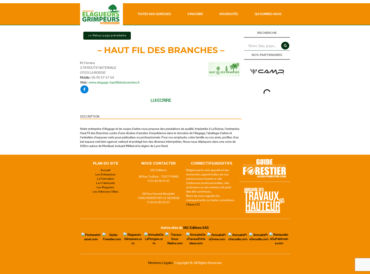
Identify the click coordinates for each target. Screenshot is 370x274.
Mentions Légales (160, 263)
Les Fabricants (105, 183)
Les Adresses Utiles (105, 191)
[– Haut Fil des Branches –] (224, 69)
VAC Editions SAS (196, 227)
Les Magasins (105, 187)
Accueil (105, 170)
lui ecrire (161, 100)
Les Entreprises (105, 174)
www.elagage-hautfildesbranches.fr (114, 82)
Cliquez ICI (193, 204)
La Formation (105, 179)
